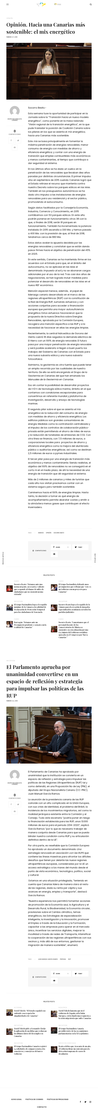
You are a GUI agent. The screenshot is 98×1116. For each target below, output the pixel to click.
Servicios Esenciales (67, 1043)
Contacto (41, 1107)
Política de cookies (34, 1099)
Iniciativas (18, 601)
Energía (41, 533)
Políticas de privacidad (57, 1099)
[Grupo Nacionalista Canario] (49, 4)
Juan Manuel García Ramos (48, 959)
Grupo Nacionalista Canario (15, 119)
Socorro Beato (59, 533)
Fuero (16, 581)
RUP (69, 959)
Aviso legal (16, 1099)
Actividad (18, 1007)
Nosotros (63, 1007)
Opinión (9, 18)
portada (63, 959)
